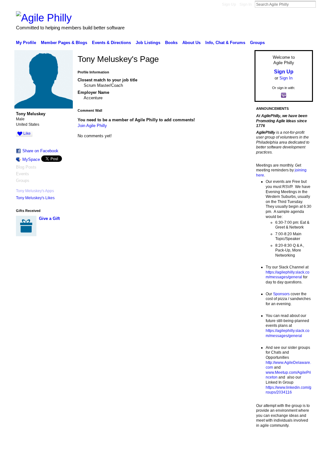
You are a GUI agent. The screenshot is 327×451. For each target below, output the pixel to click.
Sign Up (229, 4)
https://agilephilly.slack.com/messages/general (287, 275)
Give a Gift (49, 218)
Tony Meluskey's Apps (35, 191)
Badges (240, 443)
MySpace (31, 159)
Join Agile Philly (92, 125)
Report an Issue (265, 443)
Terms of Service (298, 443)
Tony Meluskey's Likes (35, 198)
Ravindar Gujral (64, 443)
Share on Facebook (40, 150)
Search (320, 4)
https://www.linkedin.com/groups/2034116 (288, 390)
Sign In (246, 4)
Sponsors (281, 294)
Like (27, 133)
